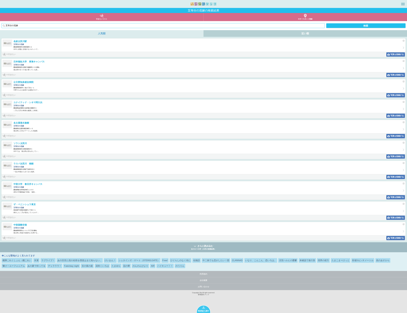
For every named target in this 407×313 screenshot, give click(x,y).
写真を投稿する (397, 54)
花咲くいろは (102, 266)
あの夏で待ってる (36, 266)
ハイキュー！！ (165, 266)
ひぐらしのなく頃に (180, 260)
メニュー (403, 4)
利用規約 (203, 274)
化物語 (196, 260)
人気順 (102, 33)
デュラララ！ (54, 266)
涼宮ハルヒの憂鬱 (288, 260)
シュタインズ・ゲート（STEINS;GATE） (139, 260)
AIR (153, 266)
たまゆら (116, 266)
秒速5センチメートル (362, 260)
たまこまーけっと (340, 260)
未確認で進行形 (307, 260)
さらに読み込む (203, 247)
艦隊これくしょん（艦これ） (17, 260)
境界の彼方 (323, 260)
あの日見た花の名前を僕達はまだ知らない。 (79, 260)
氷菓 (36, 260)
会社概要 (203, 280)
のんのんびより (140, 266)
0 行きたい (11, 54)
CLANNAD (237, 260)
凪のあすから (383, 260)
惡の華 (126, 266)
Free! (165, 260)
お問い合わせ (203, 287)
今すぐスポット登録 (305, 19)
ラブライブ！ (48, 260)
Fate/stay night (71, 266)
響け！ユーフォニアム (14, 266)
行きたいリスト (101, 19)
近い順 (305, 33)
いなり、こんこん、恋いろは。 (260, 260)
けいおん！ (110, 260)
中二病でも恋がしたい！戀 (216, 260)
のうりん (180, 266)
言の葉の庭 (87, 266)
